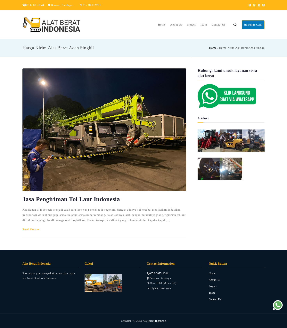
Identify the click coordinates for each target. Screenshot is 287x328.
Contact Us (219, 24)
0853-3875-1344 (158, 273)
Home (162, 24)
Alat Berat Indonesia (154, 320)
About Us (176, 24)
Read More (29, 229)
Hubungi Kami (253, 24)
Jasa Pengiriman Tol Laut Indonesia (71, 199)
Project (191, 24)
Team (203, 24)
